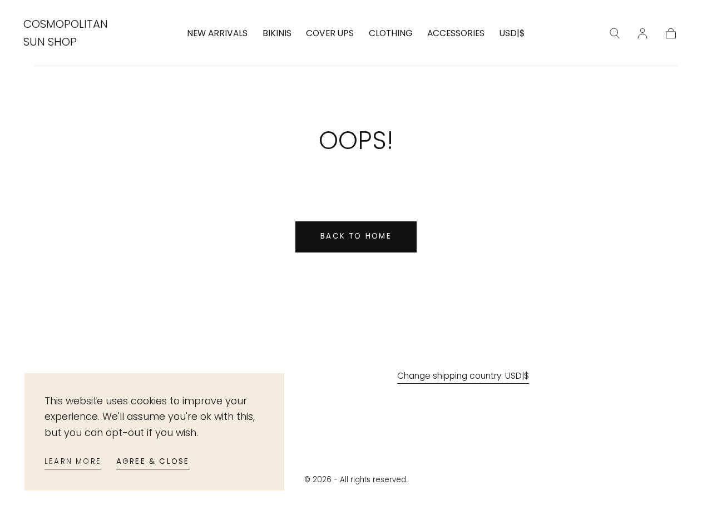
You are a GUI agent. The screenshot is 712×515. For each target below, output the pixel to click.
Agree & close (153, 461)
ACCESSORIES (455, 33)
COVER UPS (330, 33)
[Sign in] (642, 33)
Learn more (72, 461)
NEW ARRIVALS (217, 33)
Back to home (356, 236)
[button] (512, 35)
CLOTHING (391, 33)
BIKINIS (277, 33)
